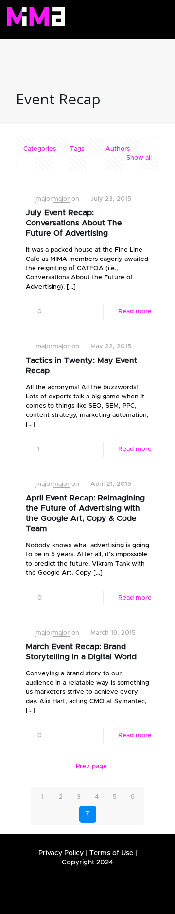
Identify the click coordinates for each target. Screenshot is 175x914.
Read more (135, 312)
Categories (39, 149)
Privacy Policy (61, 853)
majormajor (52, 199)
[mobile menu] (154, 16)
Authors (117, 149)
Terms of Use (111, 853)
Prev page (91, 766)
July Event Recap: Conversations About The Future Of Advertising (74, 223)
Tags (77, 149)
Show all (139, 158)
